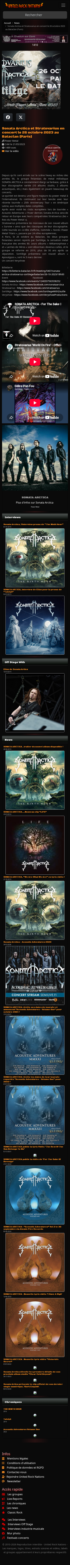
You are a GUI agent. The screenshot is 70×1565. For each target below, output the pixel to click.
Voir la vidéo (12, 151)
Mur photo (14, 1533)
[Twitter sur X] (20, 117)
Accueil (7, 22)
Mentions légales (17, 1458)
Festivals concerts (18, 1538)
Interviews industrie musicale (26, 1529)
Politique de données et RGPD (25, 1467)
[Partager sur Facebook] (8, 117)
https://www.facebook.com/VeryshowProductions (40, 294)
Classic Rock (14, 1512)
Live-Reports (14, 1499)
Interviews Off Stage (20, 1524)
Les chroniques (16, 1503)
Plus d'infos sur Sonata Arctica (34, 502)
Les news (12, 1508)
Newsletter (14, 1481)
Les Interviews (16, 1519)
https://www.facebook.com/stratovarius (38, 287)
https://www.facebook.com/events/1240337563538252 (31, 281)
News (17, 22)
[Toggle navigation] (63, 5)
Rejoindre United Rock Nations (25, 1476)
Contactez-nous (17, 1472)
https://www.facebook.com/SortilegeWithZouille (39, 291)
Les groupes (15, 1494)
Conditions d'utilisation (21, 1463)
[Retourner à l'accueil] (24, 5)
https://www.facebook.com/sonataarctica (42, 284)
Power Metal (35, 507)
